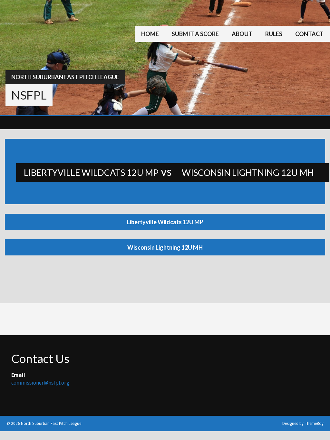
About (242, 33)
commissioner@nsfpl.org (40, 383)
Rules (273, 33)
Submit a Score (195, 33)
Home (150, 33)
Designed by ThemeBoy (303, 423)
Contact (309, 33)
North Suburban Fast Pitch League (65, 77)
